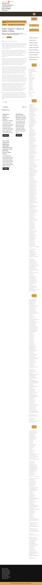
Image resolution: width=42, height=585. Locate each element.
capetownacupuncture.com (34, 454)
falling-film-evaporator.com (34, 522)
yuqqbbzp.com (31, 168)
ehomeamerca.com (32, 148)
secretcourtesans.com (33, 108)
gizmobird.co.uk (32, 303)
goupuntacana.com (32, 114)
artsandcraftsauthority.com (34, 289)
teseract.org (31, 229)
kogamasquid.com (32, 414)
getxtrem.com (31, 493)
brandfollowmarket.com (33, 537)
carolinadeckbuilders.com (33, 330)
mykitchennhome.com (33, 392)
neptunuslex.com (32, 306)
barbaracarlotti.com (32, 406)
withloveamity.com (32, 140)
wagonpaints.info (32, 217)
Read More (6, 136)
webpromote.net (32, 369)
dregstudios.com (32, 348)
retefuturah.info (31, 208)
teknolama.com (32, 472)
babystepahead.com (32, 543)
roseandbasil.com (32, 376)
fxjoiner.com (31, 274)
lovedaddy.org (31, 507)
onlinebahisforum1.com (33, 109)
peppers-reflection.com (33, 553)
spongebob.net (31, 462)
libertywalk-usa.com (32, 300)
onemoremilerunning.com (33, 487)
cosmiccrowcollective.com (34, 456)
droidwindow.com (32, 234)
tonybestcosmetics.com (33, 272)
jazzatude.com (31, 337)
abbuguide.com (32, 143)
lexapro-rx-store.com (33, 409)
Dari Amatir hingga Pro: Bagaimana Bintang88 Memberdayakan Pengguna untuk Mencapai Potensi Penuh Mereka (8, 147)
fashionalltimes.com (32, 266)
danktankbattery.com (33, 501)
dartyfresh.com (32, 131)
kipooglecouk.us (32, 391)
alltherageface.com (32, 277)
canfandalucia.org (32, 252)
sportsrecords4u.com (33, 185)
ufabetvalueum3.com (33, 190)
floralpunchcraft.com (32, 499)
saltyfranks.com (32, 335)
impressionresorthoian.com (34, 518)
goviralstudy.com (32, 401)
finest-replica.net (32, 224)
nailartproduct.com (32, 156)
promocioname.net (32, 355)
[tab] (34, 14)
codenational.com (32, 278)
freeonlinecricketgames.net (34, 358)
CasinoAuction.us (32, 390)
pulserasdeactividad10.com (34, 404)
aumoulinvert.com (32, 393)
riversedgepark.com (32, 115)
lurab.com (31, 284)
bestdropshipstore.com (33, 152)
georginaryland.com (32, 375)
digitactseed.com (32, 157)
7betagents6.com (32, 169)
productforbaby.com (32, 473)
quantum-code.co (32, 221)
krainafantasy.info (32, 444)
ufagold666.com (32, 236)
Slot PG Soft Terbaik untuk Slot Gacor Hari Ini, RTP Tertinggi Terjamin (7, 7)
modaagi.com (31, 343)
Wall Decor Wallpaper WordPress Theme (18, 583)
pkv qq (30, 81)
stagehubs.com (32, 104)
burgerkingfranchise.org (33, 468)
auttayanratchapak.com (33, 465)
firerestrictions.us (32, 360)
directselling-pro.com (33, 282)
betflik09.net (31, 126)
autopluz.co (31, 315)
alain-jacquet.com (32, 457)
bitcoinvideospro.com (33, 455)
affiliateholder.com (32, 558)
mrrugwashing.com (32, 511)
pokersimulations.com (33, 180)
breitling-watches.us (32, 311)
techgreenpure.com (32, 151)
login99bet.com (32, 107)
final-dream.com (32, 223)
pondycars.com (32, 243)
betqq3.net (31, 387)
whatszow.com (32, 147)
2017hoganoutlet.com (33, 433)
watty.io (30, 449)
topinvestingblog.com (33, 331)
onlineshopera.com (32, 130)
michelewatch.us (32, 309)
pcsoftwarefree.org (32, 134)
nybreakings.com (32, 255)
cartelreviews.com (32, 153)
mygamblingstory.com (33, 430)
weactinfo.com (31, 494)
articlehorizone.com (32, 167)
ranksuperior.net (32, 542)
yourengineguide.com (33, 254)
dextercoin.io (31, 419)
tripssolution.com (32, 163)
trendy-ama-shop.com (33, 230)
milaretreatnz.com (32, 342)
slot (6, 102)
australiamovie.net (32, 302)
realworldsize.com (32, 471)
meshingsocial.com (32, 495)
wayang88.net (31, 196)
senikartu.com (31, 446)
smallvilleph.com (32, 344)
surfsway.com (31, 154)
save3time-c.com (32, 316)
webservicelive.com (32, 290)
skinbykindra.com (32, 276)
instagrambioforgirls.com (33, 489)
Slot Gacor (5, 24)
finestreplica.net (32, 205)
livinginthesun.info (32, 450)
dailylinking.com (32, 135)
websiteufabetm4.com (33, 197)
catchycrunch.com (32, 118)
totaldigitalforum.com (33, 267)
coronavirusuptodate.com (33, 170)
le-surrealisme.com (32, 325)
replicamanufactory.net (33, 181)
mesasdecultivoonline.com (34, 478)
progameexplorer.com (33, 279)
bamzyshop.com (32, 241)
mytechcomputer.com (33, 287)
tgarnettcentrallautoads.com (34, 313)
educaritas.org (31, 124)
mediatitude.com (32, 320)
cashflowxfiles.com (32, 490)
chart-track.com (32, 353)
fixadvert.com (31, 314)
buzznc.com (31, 273)
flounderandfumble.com (33, 206)
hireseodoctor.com (32, 175)
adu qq (30, 73)
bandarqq (30, 72)
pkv (29, 94)
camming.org (31, 112)
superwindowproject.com (33, 396)
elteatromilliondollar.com (33, 467)
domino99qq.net (32, 435)
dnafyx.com (31, 136)
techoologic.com (32, 245)
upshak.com (31, 515)
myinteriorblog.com (32, 238)
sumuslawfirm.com (32, 523)
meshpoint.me (31, 461)
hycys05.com (31, 485)
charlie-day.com (32, 504)
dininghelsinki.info (32, 201)
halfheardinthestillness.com (34, 381)
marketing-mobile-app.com (34, 498)
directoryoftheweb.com (33, 436)
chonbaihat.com (32, 365)
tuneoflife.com (31, 554)
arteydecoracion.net (32, 371)
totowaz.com (31, 533)
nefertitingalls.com (32, 120)
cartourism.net (31, 402)
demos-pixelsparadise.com (34, 319)
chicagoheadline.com (33, 110)
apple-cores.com (32, 403)
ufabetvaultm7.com (32, 191)
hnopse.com (31, 548)
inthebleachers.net (32, 408)
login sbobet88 (31, 78)
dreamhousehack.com (33, 262)
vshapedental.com (32, 251)
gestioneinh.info (32, 225)
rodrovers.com (31, 162)
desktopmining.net (32, 407)
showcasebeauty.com (33, 326)
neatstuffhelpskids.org (33, 349)
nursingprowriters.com (33, 525)
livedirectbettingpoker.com (33, 505)
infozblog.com (31, 364)
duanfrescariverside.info (33, 202)
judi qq (30, 76)
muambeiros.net (32, 363)
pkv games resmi (32, 70)
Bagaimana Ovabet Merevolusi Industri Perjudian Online (8, 117)
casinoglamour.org (32, 418)
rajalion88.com (31, 113)
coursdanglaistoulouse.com (34, 305)
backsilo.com (31, 516)
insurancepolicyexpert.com (34, 327)
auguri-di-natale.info (32, 308)
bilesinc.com (31, 341)
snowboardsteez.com (33, 488)
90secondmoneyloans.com (34, 159)
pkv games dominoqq (33, 71)
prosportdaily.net (32, 227)
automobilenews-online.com (34, 265)
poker (3, 568)
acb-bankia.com (32, 512)
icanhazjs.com (31, 398)
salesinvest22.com (32, 228)
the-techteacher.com (32, 263)
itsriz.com (31, 451)
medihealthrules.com (33, 249)
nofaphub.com (31, 119)
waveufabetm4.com (32, 195)
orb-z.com (31, 474)
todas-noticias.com (32, 445)
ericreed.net (31, 384)
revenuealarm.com (32, 283)
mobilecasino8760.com (33, 386)
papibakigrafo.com (32, 397)
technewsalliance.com (33, 211)
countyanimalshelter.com (33, 539)
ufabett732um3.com (32, 214)
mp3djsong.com (32, 304)
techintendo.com (32, 150)
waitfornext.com (32, 218)
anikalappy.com (32, 200)
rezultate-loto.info (32, 183)
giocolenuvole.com (32, 137)
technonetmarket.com (33, 212)
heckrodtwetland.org (32, 380)
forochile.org (31, 352)
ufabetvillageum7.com (33, 192)
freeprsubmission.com (33, 235)
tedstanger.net (31, 213)
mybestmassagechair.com (34, 382)
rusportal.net (31, 447)
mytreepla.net (31, 179)
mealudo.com (31, 503)
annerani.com (31, 336)
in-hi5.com (31, 443)
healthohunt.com (32, 207)
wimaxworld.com (32, 357)
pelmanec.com (31, 434)
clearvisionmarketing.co (33, 219)
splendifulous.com (32, 184)
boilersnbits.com (32, 479)
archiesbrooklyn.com (33, 362)
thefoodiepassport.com (33, 395)
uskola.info (31, 216)
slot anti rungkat (5, 574)
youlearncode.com (32, 141)
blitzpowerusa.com (32, 483)
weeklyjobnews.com (32, 538)
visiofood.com (31, 233)
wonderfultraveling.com (33, 354)
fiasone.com (31, 500)
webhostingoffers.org (33, 146)
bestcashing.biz (32, 359)
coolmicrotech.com (32, 261)
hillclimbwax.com (32, 547)
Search (34, 19)
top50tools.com (32, 332)
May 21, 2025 (5, 33)
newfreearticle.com (32, 482)
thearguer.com (31, 496)
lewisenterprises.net (32, 132)
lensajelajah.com (32, 125)
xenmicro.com (31, 129)
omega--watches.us (32, 310)
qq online (30, 87)
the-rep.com (31, 333)
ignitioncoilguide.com (33, 285)
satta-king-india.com (32, 164)
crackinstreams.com (33, 172)
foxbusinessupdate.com (33, 506)
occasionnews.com (32, 549)
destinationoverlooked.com (34, 544)
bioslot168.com (32, 288)
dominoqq (31, 86)
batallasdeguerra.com (33, 347)
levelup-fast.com (32, 178)
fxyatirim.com (31, 142)
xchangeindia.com (32, 260)
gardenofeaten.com (32, 484)
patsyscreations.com (33, 121)
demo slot (31, 84)
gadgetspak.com (32, 173)
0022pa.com (31, 338)
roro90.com (31, 440)
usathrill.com (31, 250)
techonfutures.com (32, 244)
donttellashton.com (32, 438)
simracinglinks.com (32, 322)
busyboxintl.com (32, 463)
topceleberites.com (32, 186)
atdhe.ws (30, 379)
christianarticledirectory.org (34, 420)
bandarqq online (32, 75)
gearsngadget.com (32, 174)
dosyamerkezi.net (32, 324)
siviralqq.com (31, 517)
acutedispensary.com (33, 528)
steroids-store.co (32, 370)
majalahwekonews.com (33, 432)
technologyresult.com (33, 145)
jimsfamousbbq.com (32, 299)
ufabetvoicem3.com (32, 194)
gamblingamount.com (33, 545)
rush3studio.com (32, 439)
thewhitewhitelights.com (33, 377)
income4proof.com (32, 123)
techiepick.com (32, 240)
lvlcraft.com (31, 158)
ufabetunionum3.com (33, 189)
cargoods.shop (31, 452)
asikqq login (31, 89)
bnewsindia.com (32, 239)
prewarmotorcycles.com (33, 321)
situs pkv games (32, 77)
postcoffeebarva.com (33, 466)
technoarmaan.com (32, 268)
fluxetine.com (31, 385)
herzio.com (31, 441)
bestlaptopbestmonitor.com (34, 374)
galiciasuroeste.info (32, 346)
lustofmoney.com (32, 550)
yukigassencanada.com (33, 165)
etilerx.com (31, 203)
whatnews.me (31, 222)
